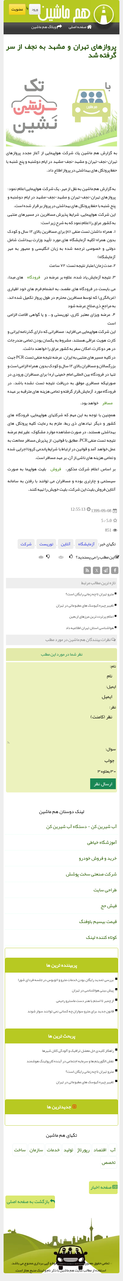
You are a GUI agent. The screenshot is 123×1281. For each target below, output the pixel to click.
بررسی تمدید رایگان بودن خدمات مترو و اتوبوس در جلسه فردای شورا (66, 979)
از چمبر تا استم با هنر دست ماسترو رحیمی (85, 1000)
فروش (55, 469)
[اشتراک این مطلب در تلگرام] (106, 572)
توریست (46, 544)
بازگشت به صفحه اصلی (28, 1201)
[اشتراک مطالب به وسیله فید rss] (87, 572)
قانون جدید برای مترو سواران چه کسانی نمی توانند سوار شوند (70, 1011)
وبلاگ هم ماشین (44, 27)
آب (113, 1150)
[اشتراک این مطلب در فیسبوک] (114, 572)
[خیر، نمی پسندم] (48, 556)
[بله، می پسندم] (71, 556)
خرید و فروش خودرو (98, 858)
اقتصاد (99, 1150)
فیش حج (109, 905)
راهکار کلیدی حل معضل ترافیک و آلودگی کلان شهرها (78, 1050)
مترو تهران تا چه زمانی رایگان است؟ (90, 594)
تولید (68, 1150)
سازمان (36, 1150)
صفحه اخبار (101, 1187)
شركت (26, 544)
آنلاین (65, 544)
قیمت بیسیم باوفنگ (98, 921)
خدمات (53, 1150)
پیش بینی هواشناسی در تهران (93, 990)
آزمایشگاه (86, 544)
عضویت (17, 9)
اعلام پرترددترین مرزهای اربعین (91, 616)
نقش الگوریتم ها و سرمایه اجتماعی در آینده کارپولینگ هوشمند (70, 1061)
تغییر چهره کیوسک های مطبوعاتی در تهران (85, 605)
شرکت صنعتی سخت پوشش (91, 874)
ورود (35, 9)
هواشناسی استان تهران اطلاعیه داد (90, 627)
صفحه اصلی (78, 27)
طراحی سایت (105, 890)
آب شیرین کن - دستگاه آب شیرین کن (81, 826)
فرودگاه (33, 277)
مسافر (107, 403)
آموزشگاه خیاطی (102, 842)
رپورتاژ (83, 1150)
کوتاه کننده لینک (101, 937)
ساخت (20, 1150)
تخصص (109, 1162)
